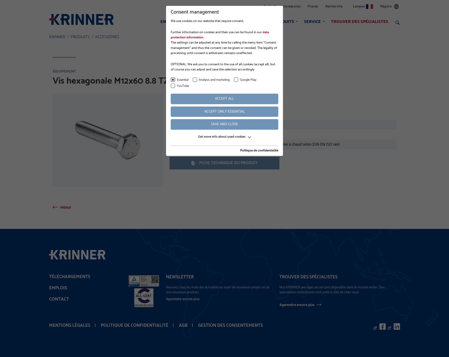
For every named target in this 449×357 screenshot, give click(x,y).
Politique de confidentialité (259, 150)
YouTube (183, 86)
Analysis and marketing (214, 80)
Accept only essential (224, 111)
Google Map (248, 80)
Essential (182, 80)
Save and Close (224, 124)
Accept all (224, 99)
